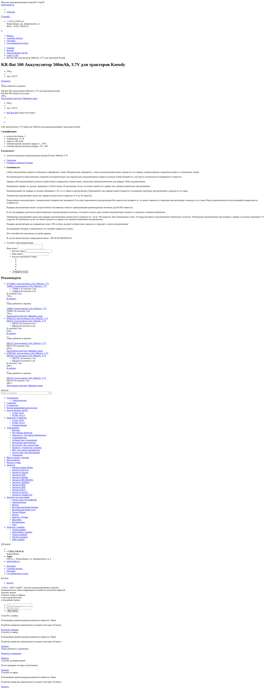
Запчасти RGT (19, 490)
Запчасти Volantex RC (22, 495)
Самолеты (11, 403)
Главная (10, 48)
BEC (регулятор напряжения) (26, 450)
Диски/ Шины (19, 512)
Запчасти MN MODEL (22, 480)
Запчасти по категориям (18, 497)
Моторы (16, 430)
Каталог (10, 50)
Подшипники (18, 522)
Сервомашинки (19, 437)
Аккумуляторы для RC (17, 53)
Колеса (15, 515)
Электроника (13, 428)
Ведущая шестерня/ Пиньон (25, 507)
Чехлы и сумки (14, 462)
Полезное (11, 566)
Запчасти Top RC (20, 492)
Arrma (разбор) (19, 529)
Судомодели (12, 405)
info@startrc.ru (7, 5)
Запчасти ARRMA (21, 482)
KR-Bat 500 (12, 113)
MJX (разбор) (18, 539)
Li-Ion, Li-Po (12, 55)
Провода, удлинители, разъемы (27, 447)
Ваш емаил (17, 254)
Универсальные (19, 425)
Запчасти (11, 465)
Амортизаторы (19, 502)
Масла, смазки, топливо (18, 457)
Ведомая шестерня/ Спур (24, 510)
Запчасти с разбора (15, 527)
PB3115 (16, 326)
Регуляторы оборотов (22, 432)
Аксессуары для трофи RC (24, 500)
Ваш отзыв (12, 248)
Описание (11, 160)
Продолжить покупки (11, 98)
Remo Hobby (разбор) (22, 532)
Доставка (11, 40)
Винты (15, 505)
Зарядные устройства (17, 418)
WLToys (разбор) (20, 537)
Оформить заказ (29, 98)
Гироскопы (17, 455)
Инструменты (13, 460)
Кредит (10, 583)
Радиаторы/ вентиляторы (24, 442)
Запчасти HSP (18, 487)
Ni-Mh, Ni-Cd (18, 415)
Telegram (11, 12)
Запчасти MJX (19, 485)
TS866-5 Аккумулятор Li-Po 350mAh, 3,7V (27, 286)
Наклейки (17, 519)
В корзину (6, 81)
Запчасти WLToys (20, 470)
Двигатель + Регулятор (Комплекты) (29, 435)
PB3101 (16, 361)
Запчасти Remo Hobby (22, 467)
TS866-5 (16, 291)
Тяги (14, 524)
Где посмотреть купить (17, 43)
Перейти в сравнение (11, 653)
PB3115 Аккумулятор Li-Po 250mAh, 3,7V (26, 321)
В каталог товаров (9, 630)
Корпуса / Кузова (20, 517)
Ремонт (10, 36)
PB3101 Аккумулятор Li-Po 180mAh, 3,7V (26, 356)
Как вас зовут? (19, 251)
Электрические (19, 400)
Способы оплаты (15, 38)
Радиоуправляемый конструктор (22, 408)
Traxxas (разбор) (19, 534)
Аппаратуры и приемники (24, 440)
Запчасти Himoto (20, 477)
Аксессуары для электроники (26, 452)
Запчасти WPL (19, 475)
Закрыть (5, 646)
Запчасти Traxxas (20, 472)
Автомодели (12, 398)
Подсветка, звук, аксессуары (25, 445)
